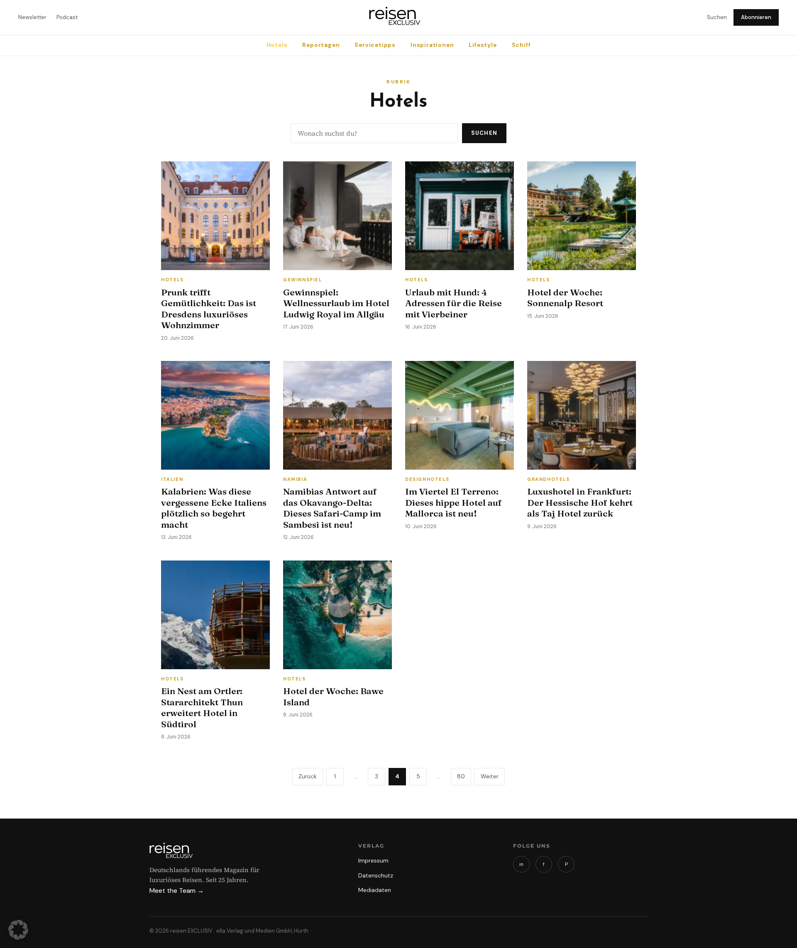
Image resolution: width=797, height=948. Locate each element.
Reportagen (321, 45)
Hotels (277, 45)
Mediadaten (374, 890)
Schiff (521, 45)
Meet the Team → (176, 890)
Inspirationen (432, 45)
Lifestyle (482, 45)
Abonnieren (756, 17)
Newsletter (32, 17)
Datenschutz (375, 875)
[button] (18, 929)
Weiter (490, 776)
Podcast (67, 17)
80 (461, 776)
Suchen (717, 17)
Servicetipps (375, 45)
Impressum (373, 860)
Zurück (307, 776)
